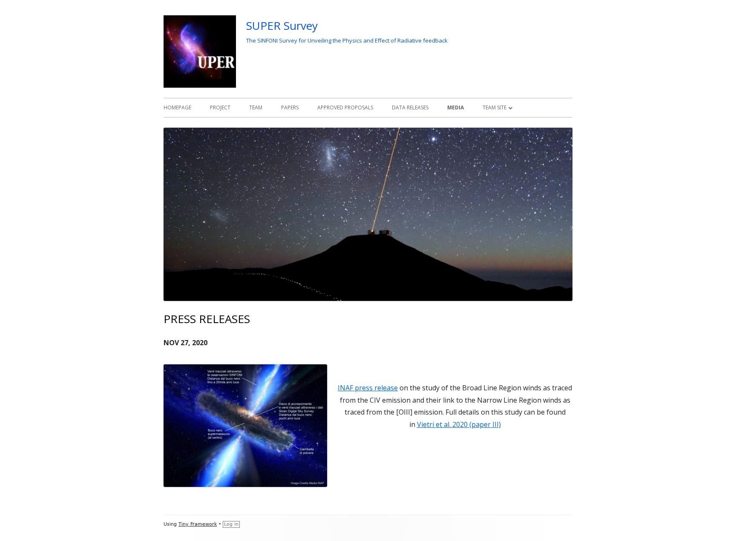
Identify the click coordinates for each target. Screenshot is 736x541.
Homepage (177, 107)
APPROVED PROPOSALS (345, 107)
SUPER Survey (282, 25)
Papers (290, 107)
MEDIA (455, 107)
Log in (231, 524)
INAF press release (368, 387)
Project (220, 107)
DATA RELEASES (410, 107)
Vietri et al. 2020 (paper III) (459, 424)
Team (255, 107)
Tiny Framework (197, 524)
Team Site (494, 107)
